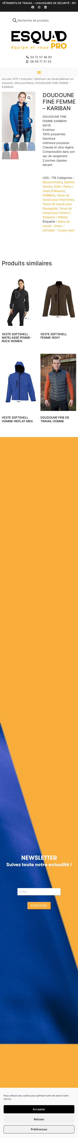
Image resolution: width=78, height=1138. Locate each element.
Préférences (39, 1129)
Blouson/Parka (24, 83)
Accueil (6, 79)
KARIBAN (49, 195)
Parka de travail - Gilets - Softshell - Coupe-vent (58, 226)
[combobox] (39, 20)
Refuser (39, 1119)
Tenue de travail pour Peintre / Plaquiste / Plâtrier (57, 213)
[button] (39, 72)
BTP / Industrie (22, 79)
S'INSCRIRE (39, 905)
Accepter (39, 1109)
